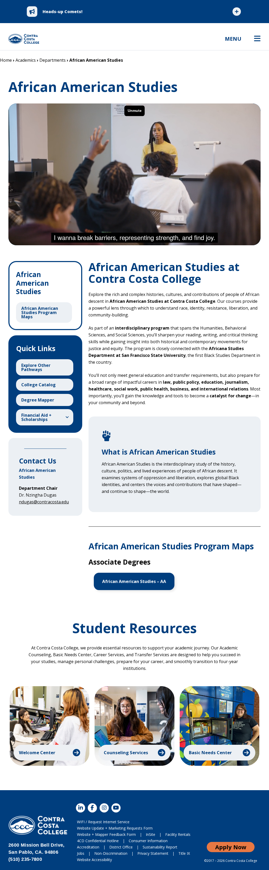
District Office (121, 847)
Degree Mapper (37, 400)
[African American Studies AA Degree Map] (134, 581)
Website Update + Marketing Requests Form (115, 828)
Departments (52, 60)
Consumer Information (148, 840)
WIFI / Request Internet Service (103, 821)
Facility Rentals (177, 834)
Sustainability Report (160, 847)
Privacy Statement (152, 853)
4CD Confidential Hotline (98, 840)
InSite (150, 834)
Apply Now (230, 847)
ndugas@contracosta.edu (44, 502)
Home (6, 60)
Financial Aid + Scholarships (36, 417)
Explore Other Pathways (35, 367)
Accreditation (88, 847)
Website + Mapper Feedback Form (106, 834)
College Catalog (38, 385)
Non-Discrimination (110, 853)
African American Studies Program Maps (39, 312)
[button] (49, 726)
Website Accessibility (94, 859)
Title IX (184, 853)
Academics (25, 60)
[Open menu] (257, 39)
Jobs (80, 853)
